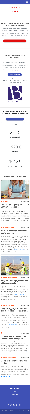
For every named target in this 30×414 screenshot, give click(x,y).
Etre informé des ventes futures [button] (14, 119)
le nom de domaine (15, 8)
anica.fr (15, 11)
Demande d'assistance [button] (14, 74)
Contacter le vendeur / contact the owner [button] (14, 40)
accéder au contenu (10, 222)
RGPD (15, 391)
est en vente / (15, 15)
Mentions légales (15, 388)
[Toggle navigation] (27, 2)
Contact (15, 395)
